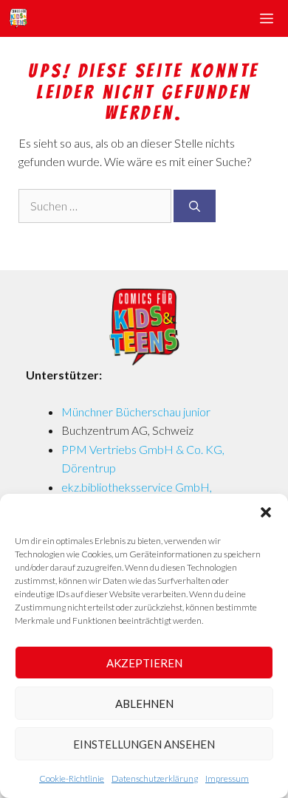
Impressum (227, 778)
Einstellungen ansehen (144, 744)
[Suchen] (195, 206)
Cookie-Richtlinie (71, 778)
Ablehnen (144, 703)
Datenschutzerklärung (155, 778)
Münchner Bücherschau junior (135, 412)
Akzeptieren (144, 663)
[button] (265, 512)
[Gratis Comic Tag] (17, 18)
